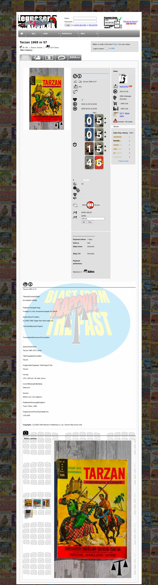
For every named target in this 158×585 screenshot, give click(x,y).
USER (45, 34)
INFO (83, 34)
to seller (112, 48)
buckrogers (124, 86)
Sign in (116, 44)
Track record (123, 161)
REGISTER (93, 25)
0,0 (121, 113)
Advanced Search (130, 21)
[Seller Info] (123, 82)
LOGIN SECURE (79, 25)
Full (26, 508)
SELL (34, 34)
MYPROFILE (67, 34)
